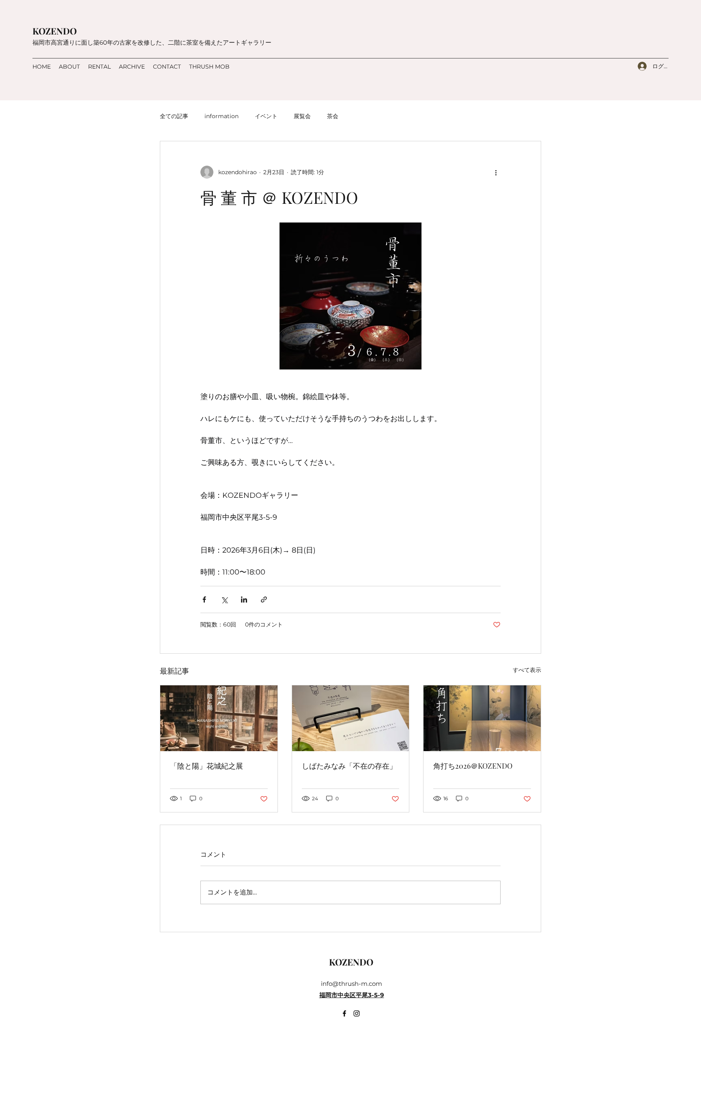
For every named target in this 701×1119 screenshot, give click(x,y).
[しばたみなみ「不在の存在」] (350, 718)
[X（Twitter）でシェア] (224, 599)
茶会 (332, 116)
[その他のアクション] (496, 172)
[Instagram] (357, 1013)
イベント (266, 116)
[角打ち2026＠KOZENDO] (482, 718)
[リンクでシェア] (264, 599)
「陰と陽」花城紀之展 (206, 766)
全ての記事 (174, 116)
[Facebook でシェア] (204, 599)
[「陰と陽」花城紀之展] (218, 718)
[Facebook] (344, 1013)
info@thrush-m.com (351, 983)
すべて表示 (527, 670)
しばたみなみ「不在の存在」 (349, 766)
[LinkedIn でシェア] (244, 599)
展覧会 (302, 116)
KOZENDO (54, 31)
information (221, 116)
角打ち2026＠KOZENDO (472, 766)
